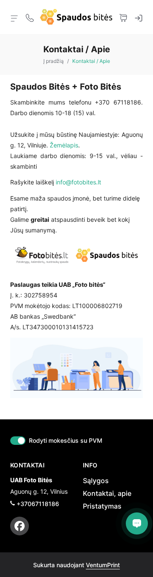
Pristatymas (102, 506)
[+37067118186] (30, 17)
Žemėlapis (64, 145)
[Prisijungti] (138, 17)
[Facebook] (19, 526)
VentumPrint (103, 565)
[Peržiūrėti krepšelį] (123, 17)
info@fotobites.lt (78, 182)
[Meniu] (14, 18)
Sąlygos (96, 480)
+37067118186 (38, 503)
